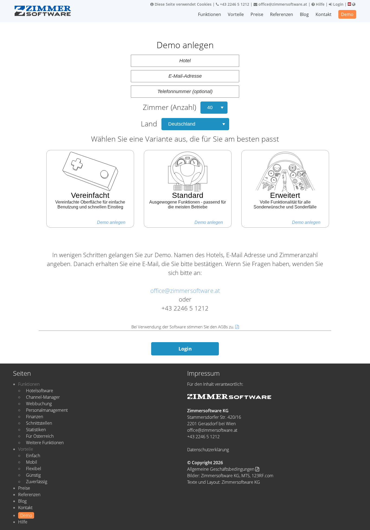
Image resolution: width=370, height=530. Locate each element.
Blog (304, 14)
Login (337, 4)
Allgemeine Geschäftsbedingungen (221, 469)
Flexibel (33, 469)
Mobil (31, 462)
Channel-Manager (43, 397)
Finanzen (34, 417)
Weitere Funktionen (45, 443)
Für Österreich (40, 436)
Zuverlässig (36, 482)
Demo (347, 14)
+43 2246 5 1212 (234, 4)
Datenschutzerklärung (208, 450)
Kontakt (324, 14)
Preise (257, 14)
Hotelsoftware (39, 391)
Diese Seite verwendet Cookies (183, 4)
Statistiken (36, 430)
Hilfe (319, 4)
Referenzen (281, 14)
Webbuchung (39, 404)
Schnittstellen (39, 423)
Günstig (33, 475)
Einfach (33, 456)
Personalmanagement (47, 410)
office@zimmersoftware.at (282, 4)
